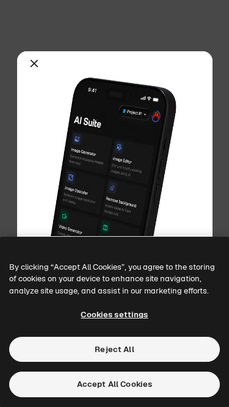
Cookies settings (114, 314)
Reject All (114, 349)
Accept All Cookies (114, 384)
